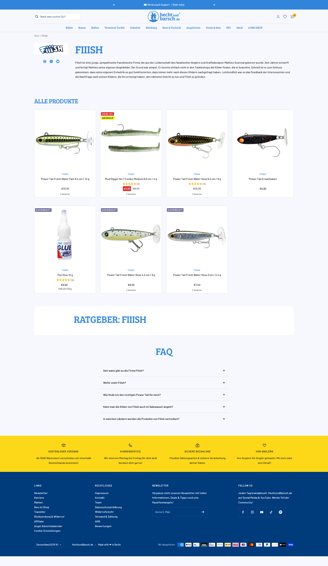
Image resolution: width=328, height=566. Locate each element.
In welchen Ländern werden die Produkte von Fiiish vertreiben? (141, 418)
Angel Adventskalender (48, 526)
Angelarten (193, 27)
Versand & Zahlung (106, 516)
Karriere (39, 497)
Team (98, 502)
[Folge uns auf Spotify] (280, 512)
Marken (38, 502)
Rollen (95, 27)
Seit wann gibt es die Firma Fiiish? (123, 370)
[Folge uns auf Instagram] (252, 512)
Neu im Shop (41, 507)
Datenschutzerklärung (108, 507)
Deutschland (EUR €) (47, 544)
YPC (228, 27)
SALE (239, 27)
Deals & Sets (213, 27)
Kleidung (151, 27)
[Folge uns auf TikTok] (271, 512)
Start (36, 35)
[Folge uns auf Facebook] (243, 512)
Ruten (82, 27)
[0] (285, 16)
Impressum (101, 493)
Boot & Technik (171, 27)
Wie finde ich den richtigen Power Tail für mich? (132, 394)
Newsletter (41, 493)
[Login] (278, 16)
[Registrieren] (202, 512)
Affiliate (39, 521)
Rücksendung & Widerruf (49, 516)
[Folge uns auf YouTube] (261, 512)
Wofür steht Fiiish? (114, 382)
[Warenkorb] (292, 16)
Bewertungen (103, 526)
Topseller (39, 511)
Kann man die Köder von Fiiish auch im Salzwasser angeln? (138, 406)
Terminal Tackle (115, 27)
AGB (97, 521)
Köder (69, 27)
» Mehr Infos (177, 4)
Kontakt (100, 497)
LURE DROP (255, 27)
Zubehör (135, 27)
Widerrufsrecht (104, 511)
